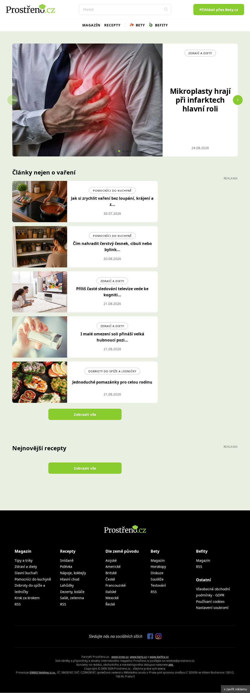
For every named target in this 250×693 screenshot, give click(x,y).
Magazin (158, 560)
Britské (111, 573)
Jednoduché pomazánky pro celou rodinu (112, 382)
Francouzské (115, 585)
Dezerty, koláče (72, 591)
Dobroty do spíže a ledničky (112, 371)
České (110, 579)
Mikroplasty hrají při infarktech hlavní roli (200, 100)
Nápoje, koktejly (73, 573)
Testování (158, 585)
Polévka (66, 566)
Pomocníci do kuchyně (112, 190)
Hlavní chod (69, 579)
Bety (140, 25)
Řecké (110, 604)
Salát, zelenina (72, 597)
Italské (110, 591)
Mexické (112, 597)
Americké (113, 566)
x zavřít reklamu (235, 689)
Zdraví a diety (112, 281)
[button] (165, 9)
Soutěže (157, 579)
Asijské (111, 560)
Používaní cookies (210, 601)
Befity (161, 25)
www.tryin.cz (119, 657)
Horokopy (158, 566)
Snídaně (66, 560)
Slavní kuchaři (26, 573)
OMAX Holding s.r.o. (43, 672)
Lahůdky (67, 585)
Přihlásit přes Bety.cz (218, 9)
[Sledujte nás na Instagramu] (157, 636)
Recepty (112, 25)
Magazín (91, 25)
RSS (18, 604)
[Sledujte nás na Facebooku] (149, 636)
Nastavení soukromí (212, 607)
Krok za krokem (27, 597)
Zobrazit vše (85, 414)
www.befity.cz (159, 657)
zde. (171, 664)
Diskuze (157, 573)
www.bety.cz (138, 657)
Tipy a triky (23, 560)
